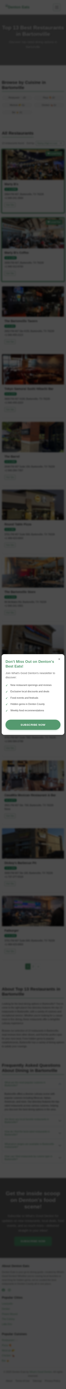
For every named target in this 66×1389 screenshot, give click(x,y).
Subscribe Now (33, 724)
